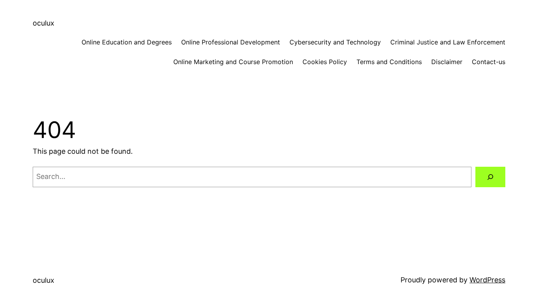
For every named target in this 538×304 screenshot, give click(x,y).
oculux (43, 23)
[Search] (490, 177)
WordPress (487, 280)
